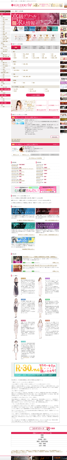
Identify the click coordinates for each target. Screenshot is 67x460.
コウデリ (12, 11)
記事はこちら (56, 262)
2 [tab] (37, 31)
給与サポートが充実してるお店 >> (26, 234)
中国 (2, 97)
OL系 (46, 89)
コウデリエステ (26, 357)
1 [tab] (33, 31)
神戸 (3, 75)
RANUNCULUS (39, 171)
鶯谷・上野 (5, 32)
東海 (2, 91)
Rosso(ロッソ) (39, 180)
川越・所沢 (5, 51)
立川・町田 (5, 36)
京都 (3, 74)
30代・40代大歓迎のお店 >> (52, 220)
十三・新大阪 (5, 65)
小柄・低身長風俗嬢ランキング (54, 450)
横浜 (3, 44)
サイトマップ (23, 452)
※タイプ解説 (22, 86)
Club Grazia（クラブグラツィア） (43, 168)
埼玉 (2, 48)
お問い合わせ (18, 452)
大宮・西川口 (5, 49)
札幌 (3, 83)
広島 (3, 100)
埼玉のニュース (35, 154)
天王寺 (4, 67)
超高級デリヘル (29, 450)
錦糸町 (4, 34)
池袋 (3, 29)
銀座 (3, 27)
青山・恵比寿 (5, 19)
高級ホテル (37, 451)
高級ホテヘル (24, 451)
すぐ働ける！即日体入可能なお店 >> (26, 220)
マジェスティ (14, 177)
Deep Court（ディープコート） (18, 171)
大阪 (2, 60)
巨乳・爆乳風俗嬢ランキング (16, 451)
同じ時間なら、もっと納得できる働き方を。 (27, 144)
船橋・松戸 (5, 54)
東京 (2, 16)
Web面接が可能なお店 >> (28, 249)
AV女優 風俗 (34, 450)
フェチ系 (47, 90)
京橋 (3, 69)
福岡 (3, 106)
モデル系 (31, 89)
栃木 (24, 82)
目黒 (3, 26)
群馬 (15, 82)
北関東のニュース (54, 154)
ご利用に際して (52, 451)
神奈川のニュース (25, 154)
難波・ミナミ (5, 64)
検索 (35, 95)
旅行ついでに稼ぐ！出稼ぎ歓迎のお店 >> (49, 234)
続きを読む (54, 137)
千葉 (2, 53)
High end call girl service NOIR (17, 180)
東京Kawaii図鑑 (39, 174)
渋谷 (3, 17)
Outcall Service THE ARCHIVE (17, 174)
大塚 (3, 31)
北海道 (2, 81)
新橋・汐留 (5, 39)
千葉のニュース (45, 154)
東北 (2, 85)
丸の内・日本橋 (36, 57)
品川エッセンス (39, 165)
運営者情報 (47, 451)
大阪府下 (4, 70)
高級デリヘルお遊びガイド (20, 450)
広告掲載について (59, 451)
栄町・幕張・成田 (6, 56)
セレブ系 (15, 89)
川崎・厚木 (5, 46)
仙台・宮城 (5, 86)
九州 (2, 104)
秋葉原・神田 (5, 41)
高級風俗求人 (41, 451)
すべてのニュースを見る (35, 158)
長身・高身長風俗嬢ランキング (42, 450)
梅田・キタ (5, 62)
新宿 (3, 21)
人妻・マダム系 (33, 90)
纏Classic (38, 177)
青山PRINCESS (16, 141)
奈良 (3, 77)
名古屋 (4, 92)
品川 (3, 24)
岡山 (3, 98)
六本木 (4, 22)
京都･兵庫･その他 (4, 72)
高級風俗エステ (31, 451)
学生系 (15, 90)
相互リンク (13, 452)
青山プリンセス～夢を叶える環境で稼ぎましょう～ (29, 117)
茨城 (33, 82)
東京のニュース (16, 154)
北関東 (14, 80)
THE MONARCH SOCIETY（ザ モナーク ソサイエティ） (23, 168)
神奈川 (2, 43)
